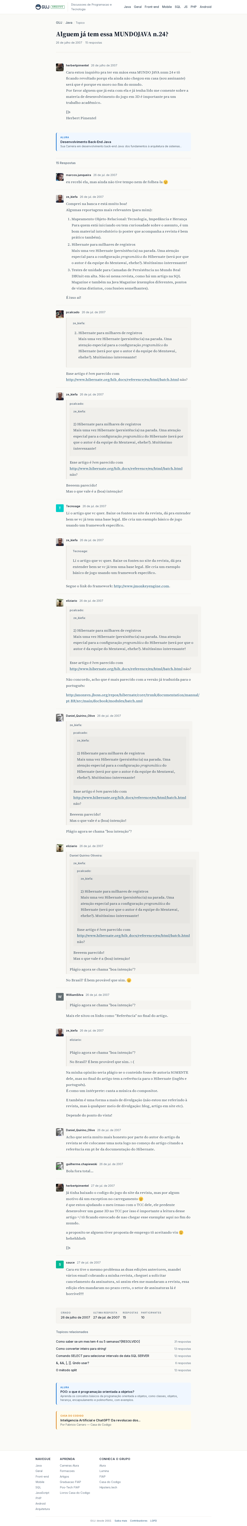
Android (205, 7)
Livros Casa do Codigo (75, 1493)
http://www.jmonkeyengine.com (141, 585)
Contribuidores (138, 1520)
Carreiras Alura (69, 1465)
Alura (102, 1465)
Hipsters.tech (108, 1487)
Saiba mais (121, 1520)
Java (127, 7)
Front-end (42, 1476)
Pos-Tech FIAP (70, 1487)
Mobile (167, 7)
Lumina (104, 1471)
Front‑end (152, 7)
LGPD (153, 1520)
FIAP (102, 1476)
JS (186, 7)
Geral (138, 7)
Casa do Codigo (110, 1482)
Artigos (64, 1476)
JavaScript (42, 1493)
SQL (178, 7)
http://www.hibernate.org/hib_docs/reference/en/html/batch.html (122, 379)
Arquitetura (43, 1509)
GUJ (59, 23)
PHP (194, 7)
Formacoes (67, 1471)
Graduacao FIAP (70, 1482)
